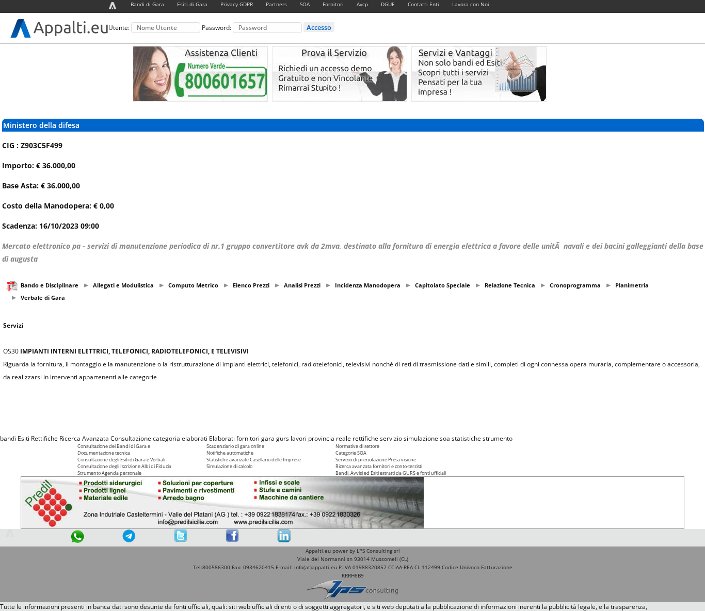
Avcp (362, 4)
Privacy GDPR (236, 4)
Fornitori (333, 4)
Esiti (23, 438)
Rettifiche (44, 438)
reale (343, 438)
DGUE (388, 4)
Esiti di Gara (192, 4)
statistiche (466, 438)
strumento (497, 438)
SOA (305, 4)
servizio (391, 438)
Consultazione (130, 438)
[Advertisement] (352, 407)
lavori (299, 438)
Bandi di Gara (147, 4)
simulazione (421, 438)
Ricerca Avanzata (84, 438)
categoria (166, 438)
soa (445, 438)
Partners (276, 4)
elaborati (194, 438)
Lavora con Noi (470, 4)
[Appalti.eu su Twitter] (180, 540)
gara (268, 438)
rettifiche (365, 438)
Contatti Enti (423, 4)
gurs (282, 438)
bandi (8, 438)
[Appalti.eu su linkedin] (284, 540)
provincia (321, 438)
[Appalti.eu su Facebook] (232, 540)
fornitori (248, 438)
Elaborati (222, 438)
